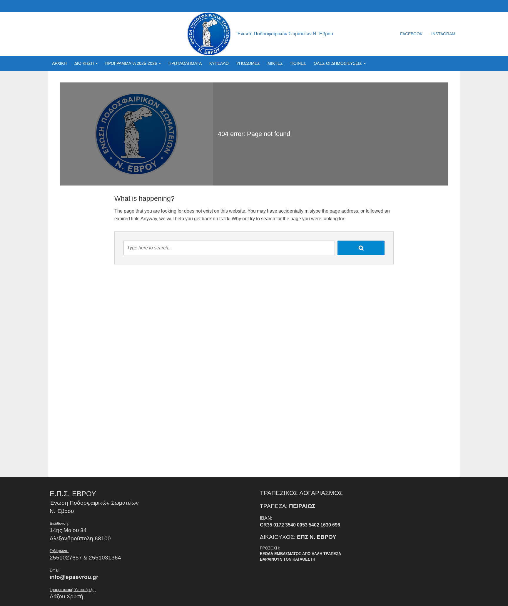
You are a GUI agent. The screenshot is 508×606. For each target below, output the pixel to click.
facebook (411, 34)
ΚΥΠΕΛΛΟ (219, 63)
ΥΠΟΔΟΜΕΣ (248, 63)
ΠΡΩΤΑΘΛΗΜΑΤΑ (185, 63)
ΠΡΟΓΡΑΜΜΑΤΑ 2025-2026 (131, 63)
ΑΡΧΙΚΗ (59, 63)
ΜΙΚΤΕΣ (275, 63)
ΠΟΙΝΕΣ (298, 63)
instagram (443, 34)
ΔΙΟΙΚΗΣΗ (84, 63)
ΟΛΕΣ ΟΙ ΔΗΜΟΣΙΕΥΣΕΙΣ (338, 63)
